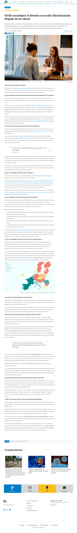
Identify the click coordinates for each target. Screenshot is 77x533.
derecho (25, 441)
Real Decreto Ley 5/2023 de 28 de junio (42, 175)
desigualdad (18, 441)
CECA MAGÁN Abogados (29, 200)
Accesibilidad (54, 525)
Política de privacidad (32, 525)
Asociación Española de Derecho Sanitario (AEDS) (29, 230)
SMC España (8, 31)
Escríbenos (53, 504)
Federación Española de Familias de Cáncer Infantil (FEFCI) (28, 138)
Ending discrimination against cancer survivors (46, 292)
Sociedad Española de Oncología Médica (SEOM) (36, 121)
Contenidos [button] (14, 1)
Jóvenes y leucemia (14, 105)
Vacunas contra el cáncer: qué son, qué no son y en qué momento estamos (61, 471)
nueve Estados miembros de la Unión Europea (31, 242)
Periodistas (22, 1)
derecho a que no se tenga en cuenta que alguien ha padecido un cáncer (23, 88)
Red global (56, 1)
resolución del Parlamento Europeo (25, 257)
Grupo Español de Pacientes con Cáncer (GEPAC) (41, 131)
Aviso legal (21, 525)
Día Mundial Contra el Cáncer (31, 24)
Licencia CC (29, 508)
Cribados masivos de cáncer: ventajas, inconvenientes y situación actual (38, 471)
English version (68, 31)
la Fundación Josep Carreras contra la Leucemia (41, 105)
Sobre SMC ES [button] (48, 1)
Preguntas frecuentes (32, 510)
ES (69, 1)
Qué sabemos (7, 7)
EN (71, 1)
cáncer (12, 441)
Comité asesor (30, 505)
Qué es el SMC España (32, 501)
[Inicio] (7, 1)
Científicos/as (29, 1)
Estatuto (29, 503)
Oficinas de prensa (39, 1)
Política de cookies (44, 525)
